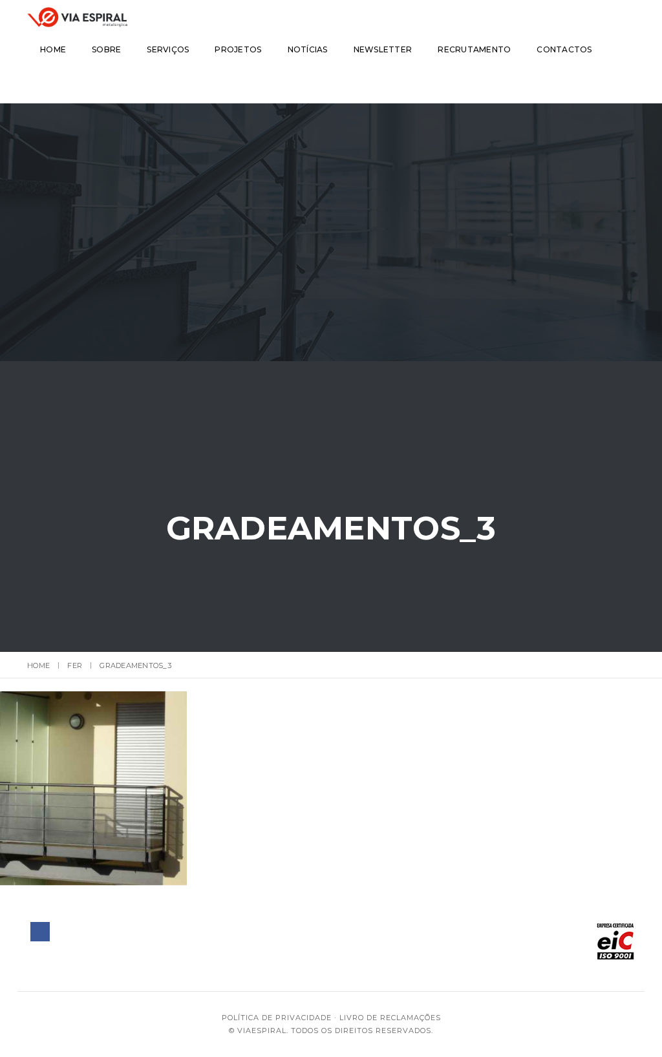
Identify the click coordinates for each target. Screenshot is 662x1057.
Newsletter (383, 49)
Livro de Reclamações (390, 1017)
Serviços (168, 49)
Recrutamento (474, 49)
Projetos (238, 49)
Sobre (106, 49)
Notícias (308, 49)
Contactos (564, 49)
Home (53, 49)
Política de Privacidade (277, 1017)
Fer (74, 665)
